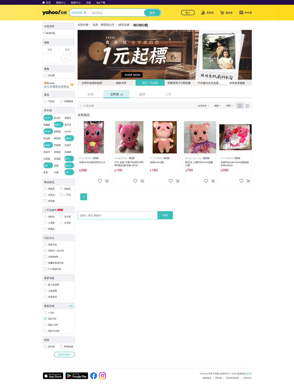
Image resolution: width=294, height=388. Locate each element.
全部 (90, 94)
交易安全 (247, 377)
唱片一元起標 (150, 82)
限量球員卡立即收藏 (179, 83)
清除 (71, 305)
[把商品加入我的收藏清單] (100, 181)
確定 (66, 58)
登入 (187, 12)
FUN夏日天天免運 (208, 83)
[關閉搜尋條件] (85, 13)
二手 (168, 94)
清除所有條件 (64, 354)
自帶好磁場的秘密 (92, 83)
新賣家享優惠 (237, 83)
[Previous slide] (115, 137)
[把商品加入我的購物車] (107, 181)
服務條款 (206, 377)
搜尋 (165, 215)
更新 (249, 373)
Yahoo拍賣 (54, 13)
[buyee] (58, 85)
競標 (142, 94)
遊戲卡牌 (121, 83)
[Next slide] (143, 137)
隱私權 (218, 377)
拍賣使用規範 (232, 377)
